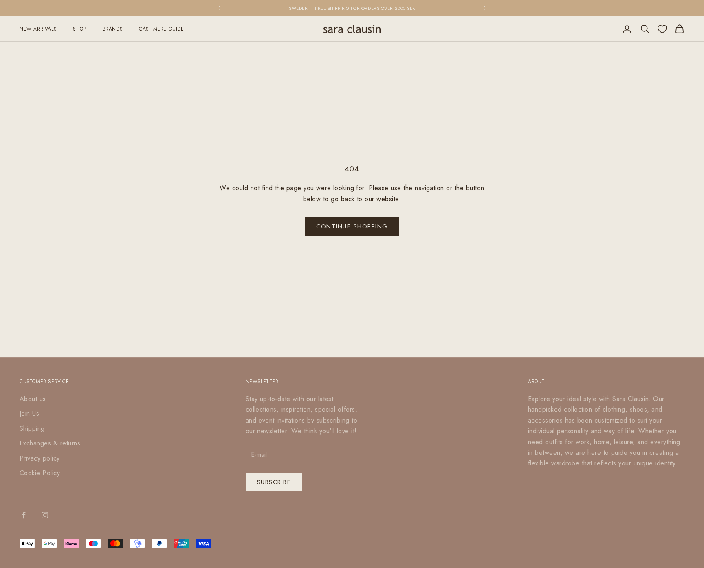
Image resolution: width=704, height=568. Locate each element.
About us (33, 399)
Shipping (32, 428)
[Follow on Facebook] (24, 515)
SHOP (79, 29)
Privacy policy (40, 458)
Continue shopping (352, 226)
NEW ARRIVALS (38, 29)
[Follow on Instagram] (45, 515)
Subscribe (274, 482)
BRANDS (113, 29)
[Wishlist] (662, 29)
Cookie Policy (40, 473)
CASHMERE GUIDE (161, 29)
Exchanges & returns (50, 443)
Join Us (29, 413)
